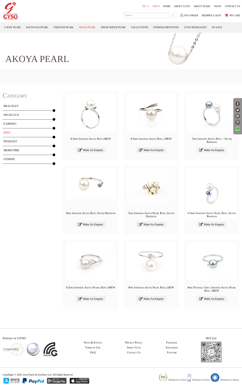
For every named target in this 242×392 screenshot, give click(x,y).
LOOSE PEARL (12, 27)
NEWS (217, 6)
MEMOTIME (11, 150)
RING (7, 132)
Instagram (172, 347)
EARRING (10, 123)
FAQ (93, 352)
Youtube (172, 352)
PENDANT (10, 141)
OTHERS (9, 159)
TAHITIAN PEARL (63, 27)
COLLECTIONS (139, 27)
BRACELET (11, 105)
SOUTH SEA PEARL (37, 27)
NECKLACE (11, 114)
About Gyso (134, 347)
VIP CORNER (191, 15)
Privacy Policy (133, 342)
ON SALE (217, 27)
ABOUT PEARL (202, 6)
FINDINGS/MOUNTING (166, 27)
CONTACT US (232, 6)
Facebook (171, 342)
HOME (166, 6)
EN (145, 6)
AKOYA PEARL (87, 27)
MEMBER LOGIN (211, 15)
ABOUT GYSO (182, 6)
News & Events (93, 342)
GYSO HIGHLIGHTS (195, 27)
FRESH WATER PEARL (113, 27)
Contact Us (134, 352)
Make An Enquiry (93, 150)
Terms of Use (92, 347)
